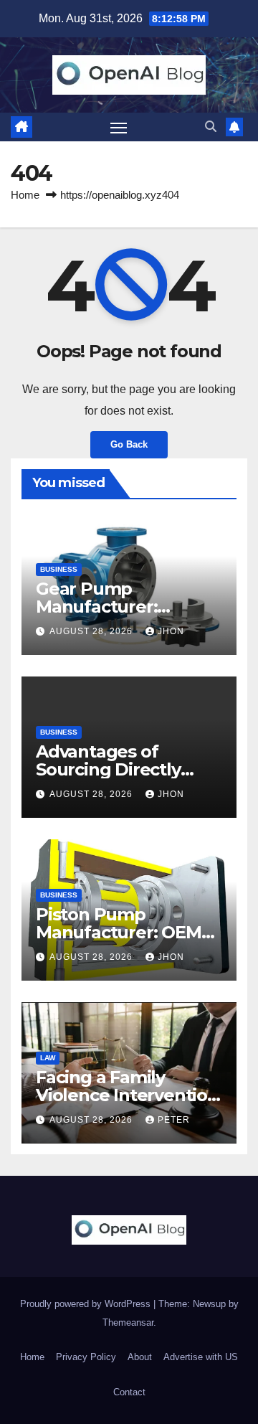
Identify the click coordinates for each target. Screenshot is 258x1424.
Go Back (129, 444)
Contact (129, 1392)
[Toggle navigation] (119, 127)
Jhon (171, 631)
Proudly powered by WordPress (86, 1303)
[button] (210, 127)
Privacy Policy (86, 1357)
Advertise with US (200, 1357)
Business (58, 569)
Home (25, 195)
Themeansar (127, 1322)
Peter (174, 1120)
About (140, 1357)
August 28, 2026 (92, 631)
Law (47, 1058)
